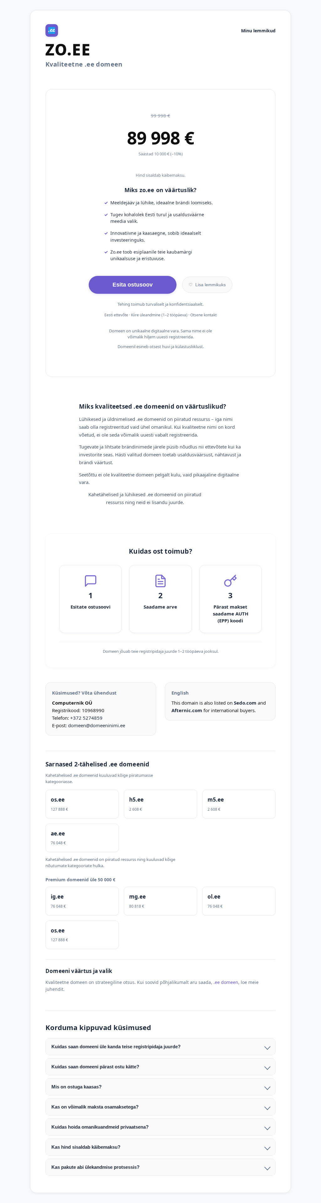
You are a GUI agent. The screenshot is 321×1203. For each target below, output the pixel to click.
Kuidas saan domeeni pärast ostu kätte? (95, 1066)
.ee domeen (225, 982)
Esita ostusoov (133, 285)
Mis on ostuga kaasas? (76, 1086)
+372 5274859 (86, 718)
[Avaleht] (51, 30)
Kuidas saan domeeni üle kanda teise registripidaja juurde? (116, 1046)
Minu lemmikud (258, 31)
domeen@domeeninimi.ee (96, 725)
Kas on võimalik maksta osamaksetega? (95, 1106)
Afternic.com (186, 710)
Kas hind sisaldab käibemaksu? (85, 1147)
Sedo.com (245, 703)
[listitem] (82, 804)
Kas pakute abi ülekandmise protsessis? (95, 1167)
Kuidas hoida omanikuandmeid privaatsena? (100, 1127)
